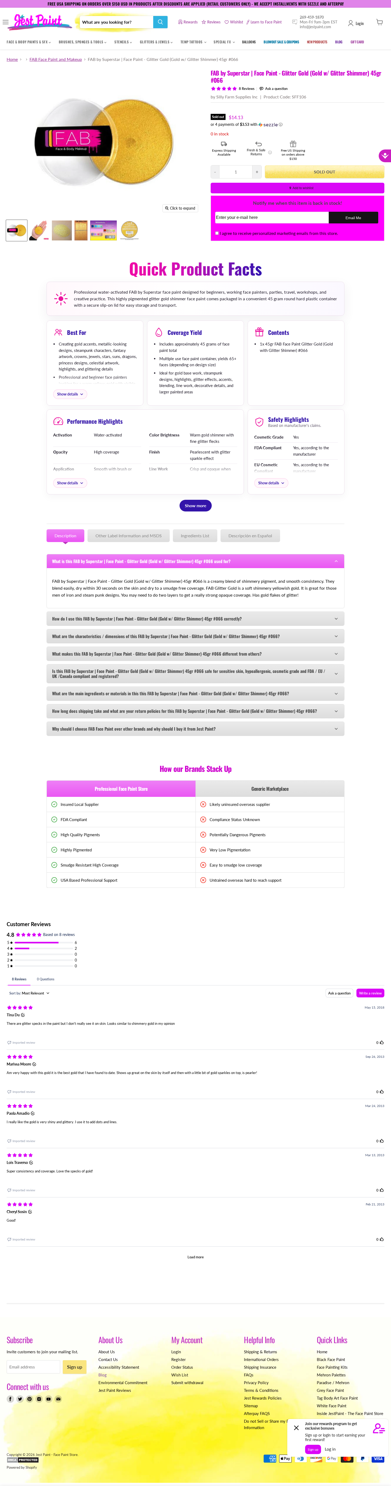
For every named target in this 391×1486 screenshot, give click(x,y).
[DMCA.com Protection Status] (23, 1462)
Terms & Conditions (261, 1390)
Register (178, 1359)
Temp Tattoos (192, 41)
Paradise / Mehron (333, 1382)
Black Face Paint (331, 1359)
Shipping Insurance (260, 1367)
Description (65, 535)
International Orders (261, 1359)
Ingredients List (195, 535)
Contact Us (108, 1359)
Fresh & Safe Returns (259, 152)
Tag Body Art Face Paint (337, 1398)
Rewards (191, 22)
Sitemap (251, 1405)
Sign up (74, 1367)
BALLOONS (249, 41)
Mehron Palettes (331, 1374)
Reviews (214, 22)
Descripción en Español (250, 535)
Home (12, 59)
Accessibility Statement (118, 1367)
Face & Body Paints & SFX (28, 41)
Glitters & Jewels (155, 41)
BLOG (338, 41)
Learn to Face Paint (266, 22)
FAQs (248, 1374)
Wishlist (236, 22)
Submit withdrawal (187, 1382)
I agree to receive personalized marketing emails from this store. (279, 233)
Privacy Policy (256, 1382)
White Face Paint (331, 1405)
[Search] (160, 22)
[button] (297, 124)
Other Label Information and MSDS (128, 535)
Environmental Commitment (122, 1382)
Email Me (353, 218)
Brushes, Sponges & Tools (82, 41)
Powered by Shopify (22, 1467)
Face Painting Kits (332, 1367)
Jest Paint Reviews (114, 1390)
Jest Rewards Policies (263, 1398)
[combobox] (116, 22)
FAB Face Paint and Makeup (56, 59)
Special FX (223, 41)
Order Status (182, 1367)
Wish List (179, 1374)
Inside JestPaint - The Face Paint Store (350, 1413)
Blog (102, 1374)
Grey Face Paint (330, 1390)
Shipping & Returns (260, 1351)
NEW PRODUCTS (317, 41)
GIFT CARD (357, 41)
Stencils (122, 41)
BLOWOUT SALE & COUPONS (281, 41)
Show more (195, 505)
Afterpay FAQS (257, 1413)
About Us (106, 1351)
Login (360, 23)
